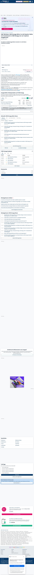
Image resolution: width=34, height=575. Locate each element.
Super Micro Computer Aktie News (23, 543)
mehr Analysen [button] (17, 165)
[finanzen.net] (5, 1)
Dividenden (17, 445)
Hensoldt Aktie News (26, 536)
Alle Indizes (17, 441)
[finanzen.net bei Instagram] (10, 547)
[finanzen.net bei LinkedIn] (18, 547)
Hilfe (12, 550)
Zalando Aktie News (14, 543)
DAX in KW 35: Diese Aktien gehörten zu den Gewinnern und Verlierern (13, 207)
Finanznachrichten (12, 531)
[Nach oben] (32, 574)
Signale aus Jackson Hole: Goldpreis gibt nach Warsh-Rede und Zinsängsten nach (14, 204)
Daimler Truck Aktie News (22, 541)
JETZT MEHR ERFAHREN (17, 525)
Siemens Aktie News (23, 540)
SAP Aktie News (16, 535)
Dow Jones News (3, 532)
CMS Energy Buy (10, 158)
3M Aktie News (14, 544)
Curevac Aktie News (29, 540)
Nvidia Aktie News (8, 533)
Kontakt (2, 550)
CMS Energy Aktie (9, 15)
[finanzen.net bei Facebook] (12, 547)
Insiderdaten (3, 445)
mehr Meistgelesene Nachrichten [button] (17, 209)
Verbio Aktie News (8, 544)
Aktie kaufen (28, 71)
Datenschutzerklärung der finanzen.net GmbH (17, 571)
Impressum (24, 550)
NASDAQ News (8, 532)
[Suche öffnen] (30, 1)
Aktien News (7, 531)
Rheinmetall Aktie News (14, 533)
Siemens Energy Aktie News (17, 534)
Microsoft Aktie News (10, 535)
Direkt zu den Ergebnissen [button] (17, 476)
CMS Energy (17, 74)
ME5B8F (28, 105)
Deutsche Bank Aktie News (23, 535)
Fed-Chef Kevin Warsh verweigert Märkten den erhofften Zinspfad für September (14, 205)
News (6, 71)
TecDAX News (26, 531)
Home (1, 15)
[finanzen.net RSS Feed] (24, 547)
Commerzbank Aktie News (10, 536)
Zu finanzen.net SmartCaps (17, 354)
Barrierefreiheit (24, 556)
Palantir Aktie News (9, 540)
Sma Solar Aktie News (4, 542)
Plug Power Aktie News (18, 536)
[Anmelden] (32, 1)
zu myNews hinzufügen (22, 147)
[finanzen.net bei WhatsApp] (22, 547)
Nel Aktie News (15, 541)
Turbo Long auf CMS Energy (6, 103)
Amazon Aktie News (9, 534)
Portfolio (2, 447)
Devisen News (13, 532)
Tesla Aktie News (21, 533)
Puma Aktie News (3, 541)
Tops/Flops (17, 443)
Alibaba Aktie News (19, 542)
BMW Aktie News (8, 543)
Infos (18, 90)
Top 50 (2, 443)
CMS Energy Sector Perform (12, 162)
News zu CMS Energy (16, 15)
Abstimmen (17, 474)
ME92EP (31, 105)
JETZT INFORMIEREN (17, 514)
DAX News (17, 531)
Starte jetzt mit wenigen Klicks (6, 89)
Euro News (22, 532)
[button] (19, 1)
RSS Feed (6, 147)
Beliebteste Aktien (18, 440)
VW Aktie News (19, 544)
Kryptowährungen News (28, 532)
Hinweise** (10, 106)
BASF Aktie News (27, 533)
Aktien (4, 15)
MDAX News (21, 531)
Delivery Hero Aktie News (11, 542)
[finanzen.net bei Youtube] (14, 547)
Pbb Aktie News (3, 544)
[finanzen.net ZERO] (17, 18)
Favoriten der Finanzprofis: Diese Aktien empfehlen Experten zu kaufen (13, 199)
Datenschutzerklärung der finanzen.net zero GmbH (16, 572)
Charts (3, 71)
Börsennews (2, 531)
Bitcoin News (3, 533)
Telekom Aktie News (25, 542)
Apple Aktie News (3, 536)
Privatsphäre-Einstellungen (26, 555)
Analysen (8, 71)
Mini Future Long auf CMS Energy (6, 102)
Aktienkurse (3, 440)
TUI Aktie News (24, 534)
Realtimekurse (3, 441)
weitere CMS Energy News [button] (17, 238)
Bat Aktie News (3, 543)
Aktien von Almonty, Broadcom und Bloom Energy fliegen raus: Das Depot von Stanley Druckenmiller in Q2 (15, 202)
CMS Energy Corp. (5, 69)
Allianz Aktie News (3, 535)
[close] (24, 557)
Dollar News (18, 532)
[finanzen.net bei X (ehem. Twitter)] (16, 547)
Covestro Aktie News (16, 540)
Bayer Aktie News (3, 534)
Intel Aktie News (3, 540)
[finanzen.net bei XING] (20, 547)
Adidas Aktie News (9, 541)
